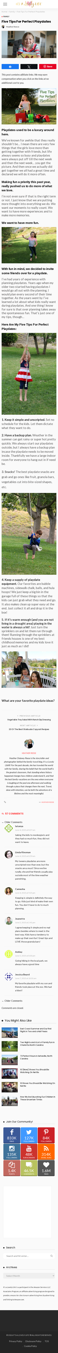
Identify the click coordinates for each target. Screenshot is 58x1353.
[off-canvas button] (5, 4)
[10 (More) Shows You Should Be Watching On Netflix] (10, 1073)
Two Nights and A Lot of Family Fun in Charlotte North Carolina (37, 1043)
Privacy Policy (15, 1341)
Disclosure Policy (33, 1341)
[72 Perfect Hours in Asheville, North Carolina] (10, 1060)
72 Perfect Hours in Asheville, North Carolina (36, 1057)
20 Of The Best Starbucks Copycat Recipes (29, 729)
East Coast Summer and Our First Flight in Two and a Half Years (36, 1030)
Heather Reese (12, 26)
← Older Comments (12, 822)
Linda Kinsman (23, 852)
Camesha (20, 889)
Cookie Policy (30, 1346)
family (6, 16)
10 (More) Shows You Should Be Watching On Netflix (34, 1071)
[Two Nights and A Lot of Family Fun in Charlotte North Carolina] (10, 1046)
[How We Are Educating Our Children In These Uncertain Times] (10, 1101)
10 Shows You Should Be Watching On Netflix (37, 1084)
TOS (47, 1341)
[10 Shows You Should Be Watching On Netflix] (10, 1087)
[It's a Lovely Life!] (29, 3)
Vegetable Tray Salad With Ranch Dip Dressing (29, 719)
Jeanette (20, 918)
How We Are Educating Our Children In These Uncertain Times (37, 1098)
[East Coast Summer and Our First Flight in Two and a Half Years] (10, 1032)
